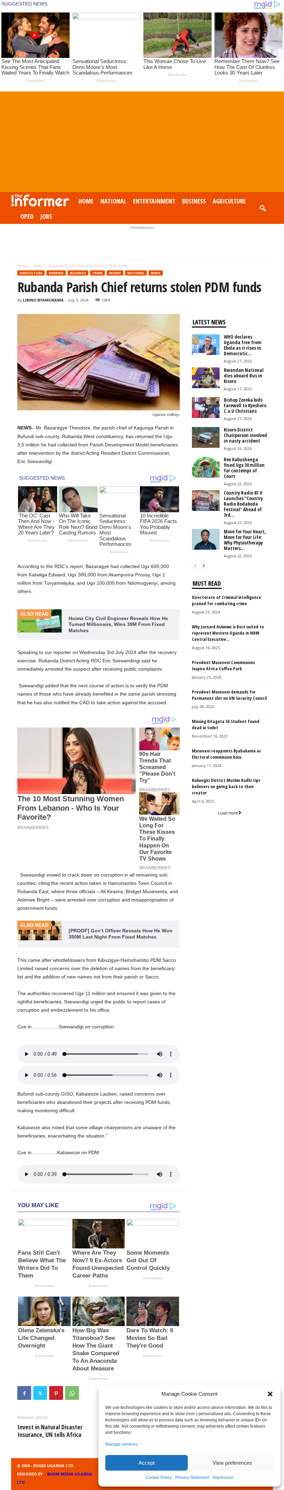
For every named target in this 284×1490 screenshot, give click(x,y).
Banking (56, 273)
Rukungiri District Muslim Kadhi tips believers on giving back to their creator (226, 786)
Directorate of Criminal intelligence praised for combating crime (226, 600)
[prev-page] (195, 565)
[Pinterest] (56, 1393)
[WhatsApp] (72, 1393)
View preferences (232, 1463)
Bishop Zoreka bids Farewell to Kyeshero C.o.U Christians (245, 405)
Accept (146, 1463)
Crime (97, 273)
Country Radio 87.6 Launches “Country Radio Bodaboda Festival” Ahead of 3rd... (243, 503)
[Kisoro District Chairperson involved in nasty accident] (206, 437)
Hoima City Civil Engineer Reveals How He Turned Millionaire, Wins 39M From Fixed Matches (118, 624)
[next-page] (203, 565)
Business (194, 201)
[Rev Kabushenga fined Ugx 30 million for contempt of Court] (206, 467)
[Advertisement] (142, 140)
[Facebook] (24, 1393)
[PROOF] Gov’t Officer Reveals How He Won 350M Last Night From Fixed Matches (120, 934)
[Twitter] (40, 1393)
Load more (228, 813)
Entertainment (154, 201)
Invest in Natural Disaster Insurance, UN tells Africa (49, 1430)
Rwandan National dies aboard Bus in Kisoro (244, 375)
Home (86, 201)
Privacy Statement (192, 1477)
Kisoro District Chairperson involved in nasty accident (245, 435)
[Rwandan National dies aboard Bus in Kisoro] (206, 377)
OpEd (27, 216)
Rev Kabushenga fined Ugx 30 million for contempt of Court (244, 467)
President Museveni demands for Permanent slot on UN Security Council (229, 695)
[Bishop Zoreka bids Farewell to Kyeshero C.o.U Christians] (206, 407)
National (113, 201)
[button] (270, 1394)
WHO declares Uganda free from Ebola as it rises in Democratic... (242, 345)
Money (115, 273)
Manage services (121, 1444)
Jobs (46, 216)
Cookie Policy (159, 1477)
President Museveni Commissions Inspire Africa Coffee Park (223, 665)
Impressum (223, 1477)
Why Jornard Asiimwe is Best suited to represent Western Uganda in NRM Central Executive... (228, 633)
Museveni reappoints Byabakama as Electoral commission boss (226, 754)
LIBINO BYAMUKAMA (43, 300)
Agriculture (229, 201)
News (37, 265)
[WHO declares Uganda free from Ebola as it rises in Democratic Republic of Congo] (206, 344)
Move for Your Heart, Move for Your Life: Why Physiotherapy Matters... (245, 539)
